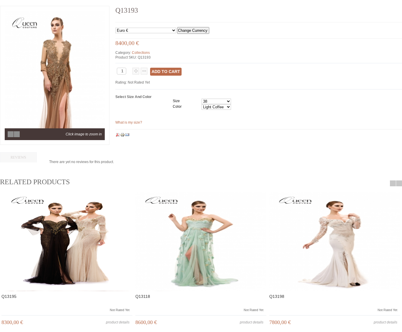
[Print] (122, 135)
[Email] (127, 135)
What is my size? (128, 122)
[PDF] (117, 135)
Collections (141, 53)
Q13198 (276, 296)
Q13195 (8, 296)
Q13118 (142, 296)
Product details (117, 322)
